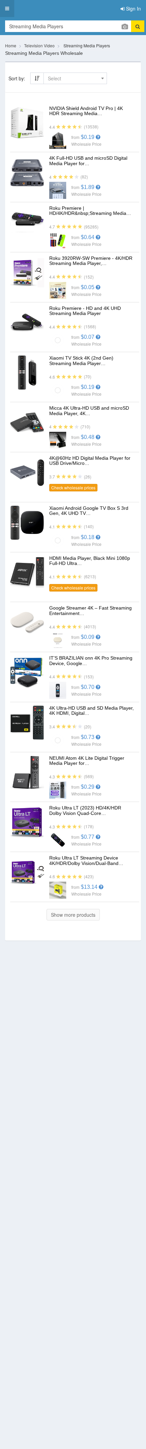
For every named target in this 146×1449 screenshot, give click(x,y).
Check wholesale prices (73, 487)
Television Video (39, 45)
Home (10, 45)
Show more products (73, 914)
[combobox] (75, 78)
